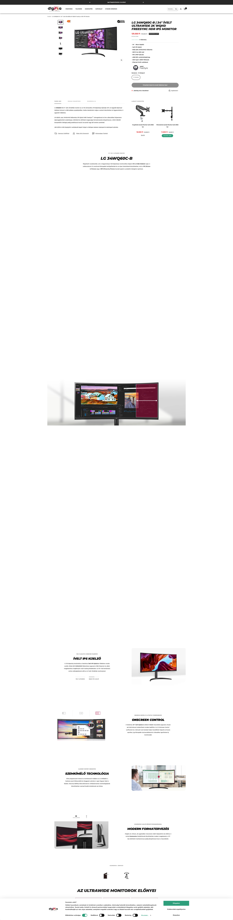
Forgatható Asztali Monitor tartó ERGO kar (143, 126)
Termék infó (57, 101)
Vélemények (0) (91, 101)
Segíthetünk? (174, 90)
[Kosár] (185, 9)
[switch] (101, 915)
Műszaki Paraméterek (74, 101)
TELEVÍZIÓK (78, 9)
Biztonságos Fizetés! (101, 133)
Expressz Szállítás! (63, 133)
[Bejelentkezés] (181, 9)
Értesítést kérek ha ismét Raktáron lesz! (155, 85)
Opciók (143, 135)
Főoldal (49, 16)
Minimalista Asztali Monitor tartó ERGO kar (167, 126)
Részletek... (145, 915)
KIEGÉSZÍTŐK (89, 9)
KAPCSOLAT (98, 9)
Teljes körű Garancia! (82, 133)
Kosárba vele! (167, 135)
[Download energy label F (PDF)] (69, 21)
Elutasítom (176, 915)
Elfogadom (176, 903)
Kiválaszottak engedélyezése (176, 909)
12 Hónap (136, 77)
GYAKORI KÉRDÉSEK (111, 9)
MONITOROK (69, 9)
